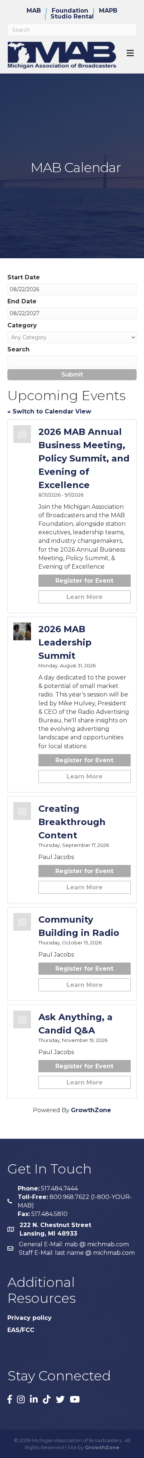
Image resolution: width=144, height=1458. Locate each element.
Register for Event (84, 580)
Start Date (23, 277)
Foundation (70, 11)
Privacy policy (29, 1317)
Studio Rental (72, 17)
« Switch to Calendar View (49, 411)
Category (22, 325)
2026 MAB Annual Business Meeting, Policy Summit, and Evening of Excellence (84, 458)
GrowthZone (91, 1110)
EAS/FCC (20, 1329)
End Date (22, 301)
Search (18, 349)
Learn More (84, 596)
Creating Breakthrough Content (72, 822)
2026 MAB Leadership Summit (65, 642)
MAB (34, 11)
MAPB (108, 11)
